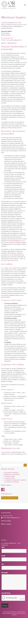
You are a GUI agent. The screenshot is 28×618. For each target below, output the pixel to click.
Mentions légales (6, 521)
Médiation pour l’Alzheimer (12, 474)
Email (4, 556)
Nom (4, 547)
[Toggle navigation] (25, 5)
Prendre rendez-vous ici (9, 498)
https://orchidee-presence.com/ (10, 24)
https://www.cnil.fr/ (12, 260)
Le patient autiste (9, 478)
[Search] (25, 465)
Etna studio (11, 454)
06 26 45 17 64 (8, 38)
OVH (25, 454)
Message (5, 572)
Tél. (3, 564)
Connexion (14, 614)
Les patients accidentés (11, 472)
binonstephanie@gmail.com (14, 40)
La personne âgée (9, 476)
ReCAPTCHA (6, 593)
